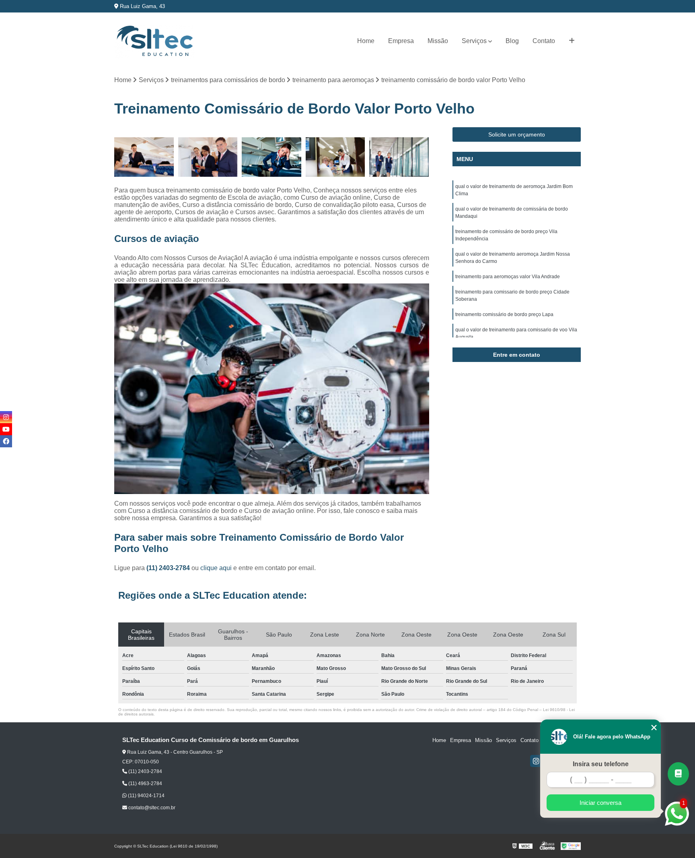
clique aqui (216, 567)
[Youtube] (6, 429)
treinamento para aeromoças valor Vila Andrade (507, 276)
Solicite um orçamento (516, 134)
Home (365, 40)
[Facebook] (6, 441)
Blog (512, 40)
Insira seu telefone (601, 764)
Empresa (401, 40)
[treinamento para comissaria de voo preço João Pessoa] (336, 157)
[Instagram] (536, 761)
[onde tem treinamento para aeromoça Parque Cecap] (399, 157)
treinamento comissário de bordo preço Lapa (504, 314)
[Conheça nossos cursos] (678, 774)
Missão (438, 40)
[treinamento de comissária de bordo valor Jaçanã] (208, 157)
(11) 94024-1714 (145, 795)
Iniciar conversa (600, 802)
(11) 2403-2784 (168, 567)
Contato (544, 40)
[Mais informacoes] (572, 41)
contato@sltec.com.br (151, 807)
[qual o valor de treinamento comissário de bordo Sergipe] (272, 157)
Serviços (474, 40)
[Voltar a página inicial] (154, 41)
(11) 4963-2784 (144, 783)
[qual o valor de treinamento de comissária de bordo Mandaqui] (144, 157)
